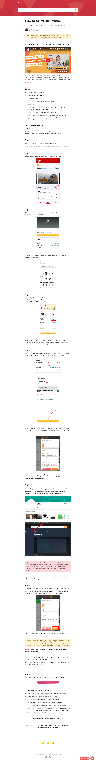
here (28, 37)
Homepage (21, 14)
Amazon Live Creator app (40, 132)
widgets (33, 705)
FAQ (35, 754)
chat (68, 725)
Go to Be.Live (75, 2)
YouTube (45, 754)
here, (47, 35)
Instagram (51, 754)
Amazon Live (27, 14)
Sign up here (28, 82)
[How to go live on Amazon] (21, 3)
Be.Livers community (58, 754)
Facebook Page (40, 754)
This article (28, 649)
